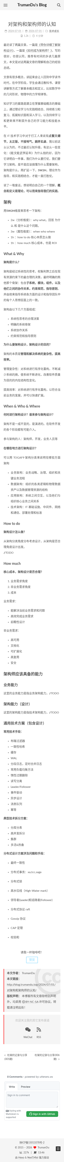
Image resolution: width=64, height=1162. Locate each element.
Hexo (21, 1157)
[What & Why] (58, 253)
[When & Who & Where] (58, 406)
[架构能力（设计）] (58, 704)
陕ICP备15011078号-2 (32, 1142)
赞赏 (32, 960)
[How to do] (58, 523)
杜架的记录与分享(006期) (47, 1057)
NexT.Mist (32, 1157)
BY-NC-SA (31, 1001)
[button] (5, 5)
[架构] (58, 202)
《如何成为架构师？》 (38, 50)
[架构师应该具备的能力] (58, 674)
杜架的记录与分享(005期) (15, 1057)
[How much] (58, 563)
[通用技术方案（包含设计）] (58, 723)
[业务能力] (58, 684)
